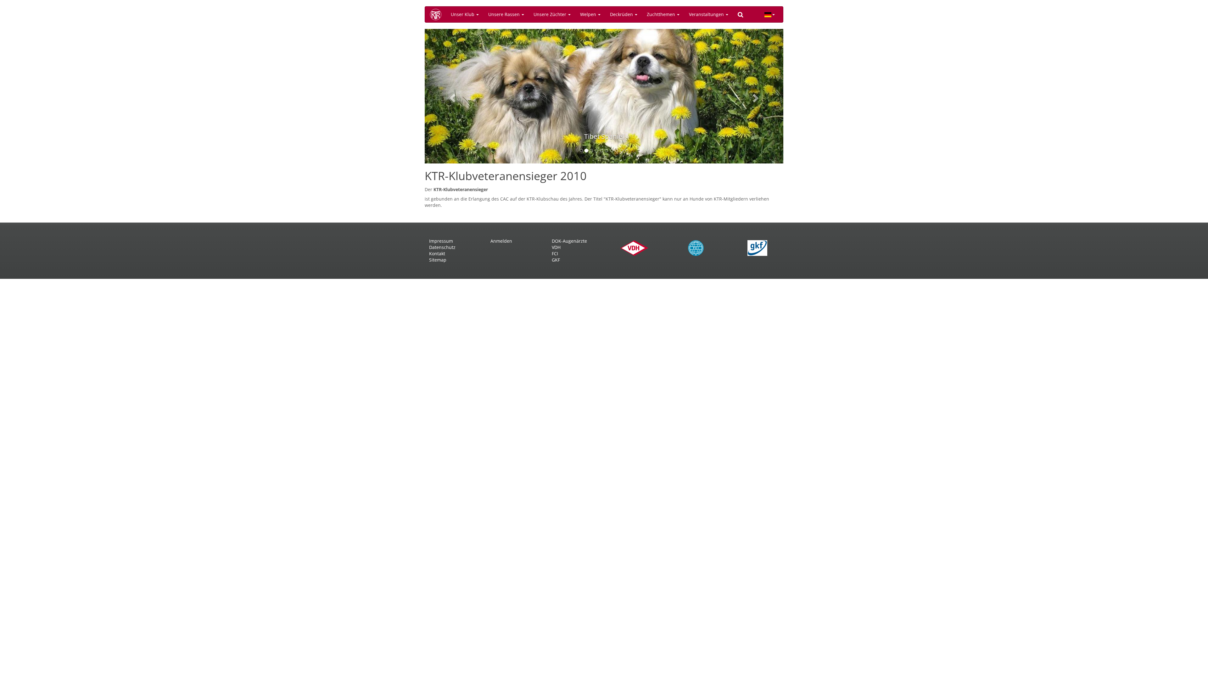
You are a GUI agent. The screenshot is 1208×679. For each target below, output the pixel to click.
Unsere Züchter (551, 14)
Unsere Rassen (504, 14)
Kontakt (437, 254)
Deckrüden (622, 14)
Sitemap (437, 260)
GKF (556, 260)
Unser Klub (463, 14)
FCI (555, 254)
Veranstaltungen (707, 14)
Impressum (441, 241)
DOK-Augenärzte (569, 241)
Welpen (588, 14)
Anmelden (501, 241)
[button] (451, 96)
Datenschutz (442, 247)
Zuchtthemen (661, 14)
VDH (556, 247)
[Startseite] (438, 14)
